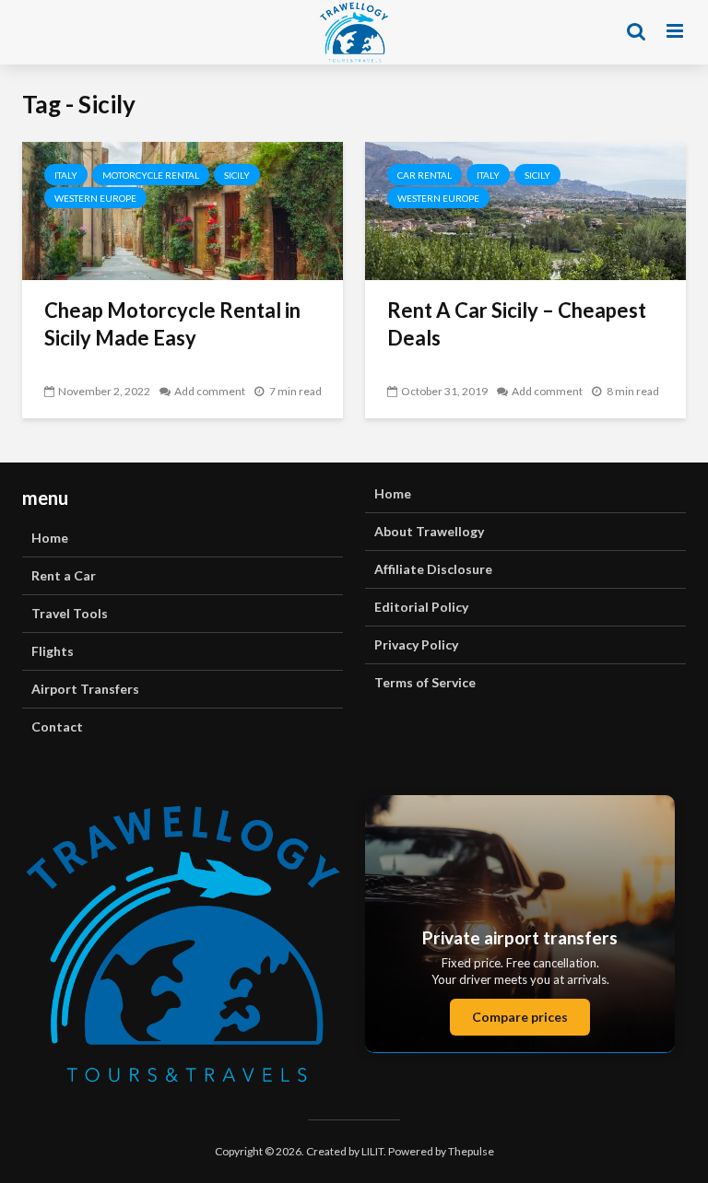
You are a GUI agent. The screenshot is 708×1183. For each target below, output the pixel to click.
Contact (57, 726)
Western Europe (95, 198)
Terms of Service (425, 682)
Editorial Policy (421, 607)
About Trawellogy (429, 531)
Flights (52, 651)
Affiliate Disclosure (433, 569)
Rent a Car (63, 575)
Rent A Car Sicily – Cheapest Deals (516, 324)
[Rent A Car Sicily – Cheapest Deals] (525, 208)
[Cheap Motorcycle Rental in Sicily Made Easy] (182, 208)
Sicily (237, 175)
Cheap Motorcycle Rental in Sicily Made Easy (172, 324)
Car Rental (424, 175)
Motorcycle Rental (150, 175)
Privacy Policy (416, 644)
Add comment (209, 391)
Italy (65, 175)
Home (49, 537)
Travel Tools (69, 613)
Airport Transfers (85, 689)
